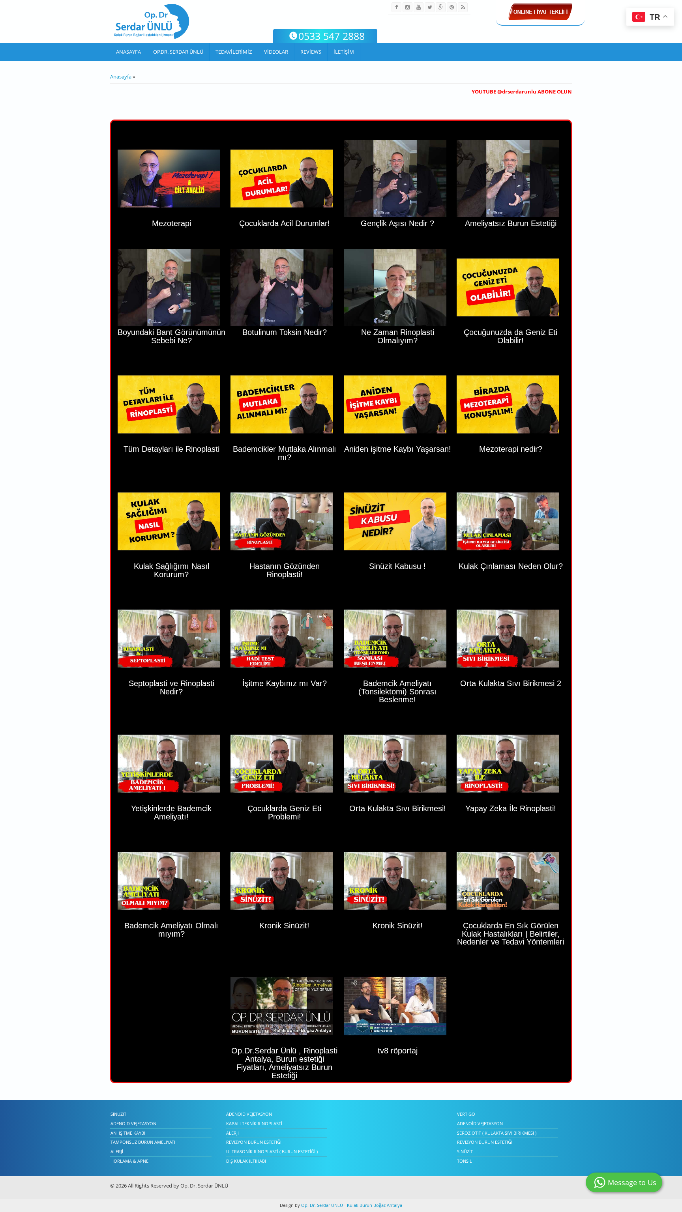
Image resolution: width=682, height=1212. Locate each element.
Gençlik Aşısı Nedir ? (397, 223)
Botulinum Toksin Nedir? (284, 332)
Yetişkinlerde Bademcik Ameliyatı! (171, 812)
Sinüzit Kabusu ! (397, 566)
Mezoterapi (171, 223)
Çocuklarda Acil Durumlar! (284, 223)
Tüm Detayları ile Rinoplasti (171, 449)
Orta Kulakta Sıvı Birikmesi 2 (510, 683)
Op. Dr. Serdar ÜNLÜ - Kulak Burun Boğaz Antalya (351, 1205)
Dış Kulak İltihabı (246, 1161)
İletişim (344, 51)
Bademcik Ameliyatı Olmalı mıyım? (171, 929)
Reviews (310, 51)
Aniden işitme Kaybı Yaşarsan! (397, 449)
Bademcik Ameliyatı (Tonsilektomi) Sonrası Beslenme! (397, 691)
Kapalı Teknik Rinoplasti (254, 1123)
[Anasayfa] (151, 21)
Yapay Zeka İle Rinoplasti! (510, 808)
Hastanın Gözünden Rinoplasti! (284, 570)
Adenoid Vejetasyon (133, 1123)
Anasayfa (128, 51)
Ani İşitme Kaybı (128, 1133)
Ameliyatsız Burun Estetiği (510, 223)
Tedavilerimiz (233, 51)
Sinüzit (118, 1114)
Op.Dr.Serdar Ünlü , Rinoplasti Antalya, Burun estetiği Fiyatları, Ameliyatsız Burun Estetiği (284, 1062)
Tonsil (464, 1161)
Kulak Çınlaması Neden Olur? (511, 566)
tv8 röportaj (398, 1050)
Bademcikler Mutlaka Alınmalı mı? (284, 453)
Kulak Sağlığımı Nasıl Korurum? (171, 570)
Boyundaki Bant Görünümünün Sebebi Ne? (171, 336)
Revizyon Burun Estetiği (253, 1142)
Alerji (117, 1151)
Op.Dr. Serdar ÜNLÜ (178, 51)
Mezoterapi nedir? (510, 449)
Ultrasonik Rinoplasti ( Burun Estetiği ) (272, 1151)
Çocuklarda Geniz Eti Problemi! (284, 812)
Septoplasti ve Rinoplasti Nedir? (171, 687)
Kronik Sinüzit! (398, 925)
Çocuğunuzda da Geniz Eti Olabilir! (510, 336)
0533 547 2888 (331, 36)
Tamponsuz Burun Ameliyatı (143, 1142)
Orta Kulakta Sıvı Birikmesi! (397, 808)
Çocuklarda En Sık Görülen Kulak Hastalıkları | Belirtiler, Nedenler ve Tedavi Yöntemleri (510, 933)
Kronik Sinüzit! (284, 925)
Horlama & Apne (129, 1161)
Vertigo (466, 1114)
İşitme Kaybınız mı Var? (284, 683)
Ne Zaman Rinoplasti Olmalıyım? (397, 336)
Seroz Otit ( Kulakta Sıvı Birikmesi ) (496, 1133)
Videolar (276, 51)
